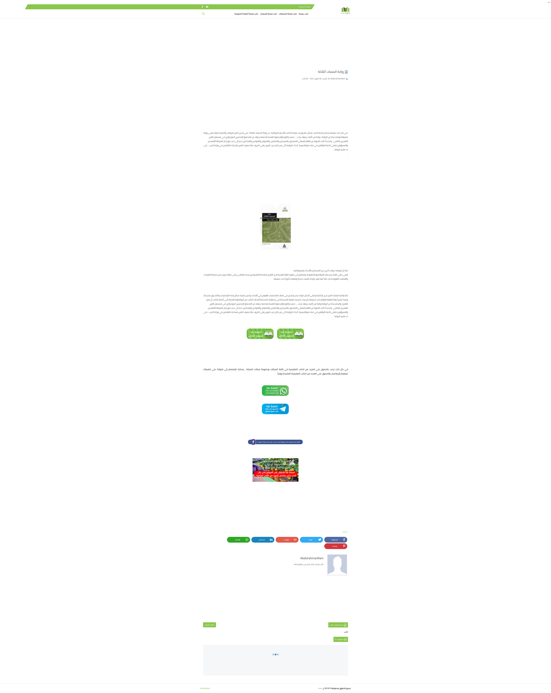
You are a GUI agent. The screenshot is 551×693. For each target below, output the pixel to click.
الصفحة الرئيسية (304, 6)
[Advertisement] (275, 43)
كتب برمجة (303, 14)
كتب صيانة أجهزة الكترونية (246, 14)
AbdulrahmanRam (337, 78)
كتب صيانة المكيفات (288, 14)
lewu (320, 688)
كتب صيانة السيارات (268, 14)
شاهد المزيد (209, 624)
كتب (344, 531)
